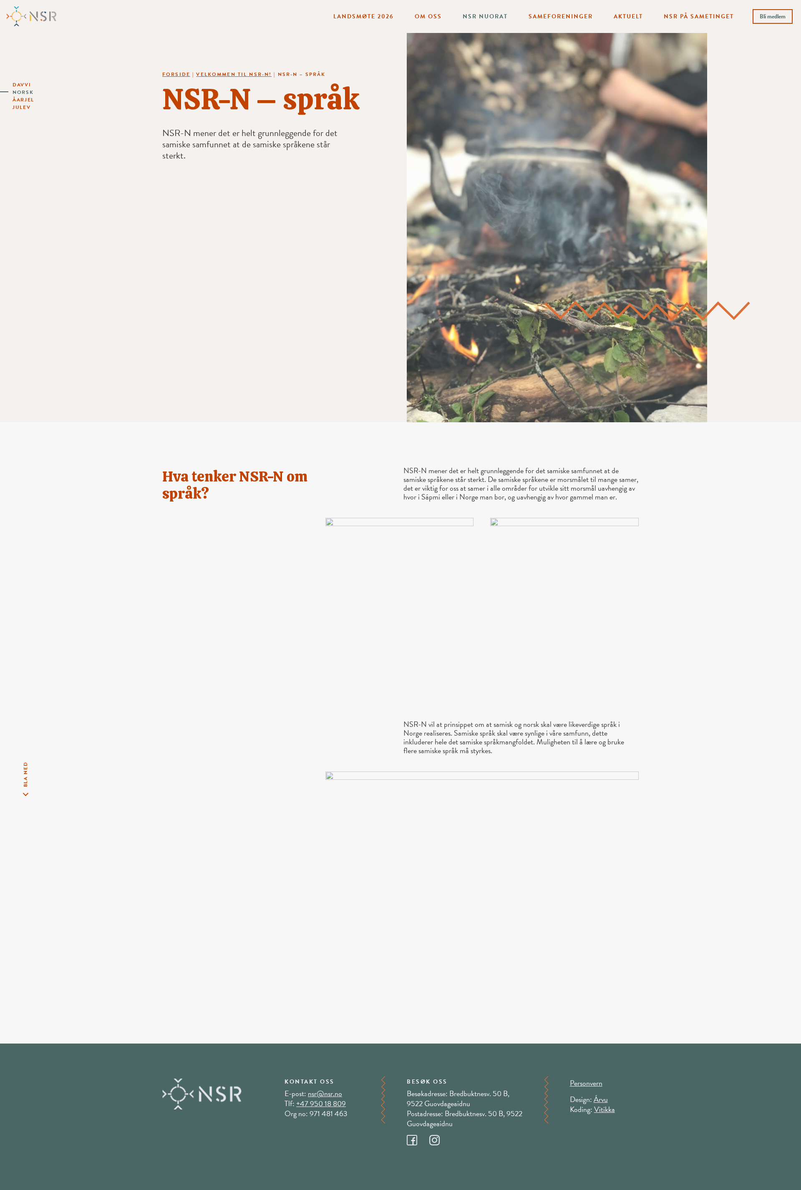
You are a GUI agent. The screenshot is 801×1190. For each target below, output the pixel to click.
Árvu (601, 1099)
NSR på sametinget (699, 16)
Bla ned (25, 774)
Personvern (586, 1083)
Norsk (23, 92)
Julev (22, 107)
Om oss (428, 16)
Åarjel (23, 99)
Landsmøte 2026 (363, 16)
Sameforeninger (561, 16)
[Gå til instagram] (439, 1137)
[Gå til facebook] (418, 1137)
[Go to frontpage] (31, 15)
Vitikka (604, 1109)
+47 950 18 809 (321, 1103)
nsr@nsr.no (325, 1093)
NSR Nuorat (485, 16)
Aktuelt (628, 16)
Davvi (22, 84)
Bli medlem (773, 16)
